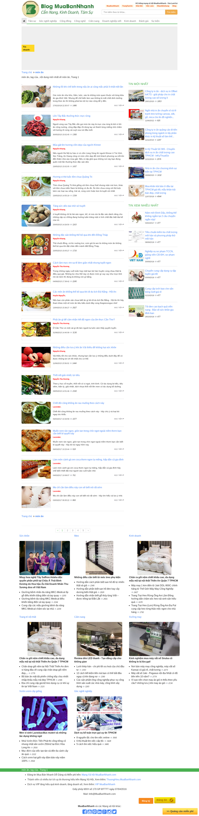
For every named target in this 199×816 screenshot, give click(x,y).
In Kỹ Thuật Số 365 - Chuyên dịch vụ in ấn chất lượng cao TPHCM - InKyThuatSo (160, 152)
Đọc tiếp (118, 105)
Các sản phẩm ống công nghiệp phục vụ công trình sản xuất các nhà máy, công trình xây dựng (100, 683)
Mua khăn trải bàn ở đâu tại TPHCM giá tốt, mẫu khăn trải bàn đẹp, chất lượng (160, 189)
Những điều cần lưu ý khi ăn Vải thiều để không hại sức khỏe (84, 347)
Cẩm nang (94, 21)
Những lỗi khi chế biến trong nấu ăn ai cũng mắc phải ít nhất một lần (88, 87)
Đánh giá (143, 21)
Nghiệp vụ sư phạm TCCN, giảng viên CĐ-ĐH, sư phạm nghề (160, 254)
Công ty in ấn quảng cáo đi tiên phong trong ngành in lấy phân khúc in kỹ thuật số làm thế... (161, 133)
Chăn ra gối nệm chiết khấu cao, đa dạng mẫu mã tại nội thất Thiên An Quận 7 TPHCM (153, 579)
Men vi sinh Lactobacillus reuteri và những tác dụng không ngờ (42, 734)
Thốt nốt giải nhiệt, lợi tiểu (66, 375)
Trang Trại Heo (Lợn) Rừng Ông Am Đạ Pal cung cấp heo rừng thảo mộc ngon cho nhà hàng (153, 608)
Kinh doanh (130, 21)
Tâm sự (32, 21)
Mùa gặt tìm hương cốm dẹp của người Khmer (77, 145)
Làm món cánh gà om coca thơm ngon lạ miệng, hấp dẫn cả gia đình (88, 459)
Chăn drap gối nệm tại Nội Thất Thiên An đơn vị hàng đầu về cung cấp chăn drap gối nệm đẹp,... (45, 669)
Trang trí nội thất (27, 617)
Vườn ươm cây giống (30, 691)
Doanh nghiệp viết (111, 21)
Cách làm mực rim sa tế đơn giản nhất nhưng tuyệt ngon (82, 263)
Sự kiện (155, 21)
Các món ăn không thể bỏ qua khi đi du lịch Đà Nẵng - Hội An (84, 292)
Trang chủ (27, 72)
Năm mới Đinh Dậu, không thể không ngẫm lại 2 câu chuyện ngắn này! (161, 216)
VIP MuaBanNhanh (105, 784)
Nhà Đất (139, 6)
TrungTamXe (127, 6)
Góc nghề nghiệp (83, 691)
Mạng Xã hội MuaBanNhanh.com (99, 774)
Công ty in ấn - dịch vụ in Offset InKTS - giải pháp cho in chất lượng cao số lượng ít (161, 94)
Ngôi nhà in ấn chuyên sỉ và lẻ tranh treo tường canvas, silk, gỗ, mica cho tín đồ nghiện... (160, 113)
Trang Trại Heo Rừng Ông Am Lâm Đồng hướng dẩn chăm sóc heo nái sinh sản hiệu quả (153, 598)
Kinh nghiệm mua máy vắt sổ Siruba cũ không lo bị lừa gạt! (150, 660)
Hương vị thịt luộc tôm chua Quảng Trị (72, 177)
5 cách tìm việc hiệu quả (89, 744)
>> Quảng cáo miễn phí (180, 811)
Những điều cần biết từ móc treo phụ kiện (97, 577)
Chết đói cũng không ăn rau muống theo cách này (78, 403)
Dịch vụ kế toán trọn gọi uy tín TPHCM (95, 733)
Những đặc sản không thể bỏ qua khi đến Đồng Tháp (80, 235)
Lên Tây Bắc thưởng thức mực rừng (71, 116)
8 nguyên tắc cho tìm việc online (93, 737)
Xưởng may (135, 617)
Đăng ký (146, 801)
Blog (174, 6)
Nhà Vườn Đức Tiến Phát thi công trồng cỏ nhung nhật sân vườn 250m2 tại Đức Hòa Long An (44, 744)
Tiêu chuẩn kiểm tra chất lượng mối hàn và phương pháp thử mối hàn (161, 235)
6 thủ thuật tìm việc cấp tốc (90, 741)
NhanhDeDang (163, 6)
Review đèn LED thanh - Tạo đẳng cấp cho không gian (97, 660)
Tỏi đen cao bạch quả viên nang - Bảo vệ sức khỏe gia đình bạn (159, 310)
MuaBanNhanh (113, 6)
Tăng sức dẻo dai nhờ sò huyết (69, 206)
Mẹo (76, 536)
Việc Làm (150, 6)
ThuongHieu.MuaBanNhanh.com (123, 779)
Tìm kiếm (171, 12)
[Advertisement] (106, 48)
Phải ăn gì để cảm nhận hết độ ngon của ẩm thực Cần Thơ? (84, 319)
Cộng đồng (65, 21)
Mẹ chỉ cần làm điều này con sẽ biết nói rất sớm (77, 487)
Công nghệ (80, 21)
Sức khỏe (24, 536)
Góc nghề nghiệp (48, 21)
